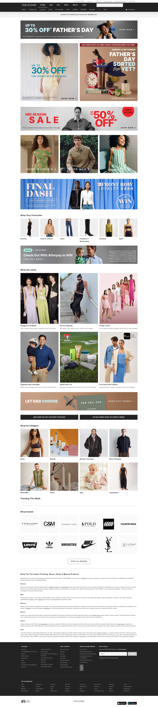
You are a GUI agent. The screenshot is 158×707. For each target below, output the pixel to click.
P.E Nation (126, 691)
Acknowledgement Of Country (29, 651)
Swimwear (82, 691)
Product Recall (64, 664)
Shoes (37, 691)
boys (105, 633)
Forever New (53, 691)
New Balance (83, 686)
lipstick (28, 608)
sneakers (41, 599)
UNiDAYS (43, 660)
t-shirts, (31, 599)
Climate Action (83, 662)
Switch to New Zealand (66, 667)
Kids (58, 5)
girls (99, 633)
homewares (44, 624)
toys (70, 634)
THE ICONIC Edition (46, 666)
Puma (95, 688)
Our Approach (83, 649)
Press (22, 660)
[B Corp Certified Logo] (89, 668)
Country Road (39, 688)
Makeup (23, 688)
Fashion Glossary (64, 660)
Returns (97, 1)
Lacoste (67, 691)
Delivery (89, 1)
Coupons (23, 667)
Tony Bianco (127, 688)
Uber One (43, 662)
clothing (83, 578)
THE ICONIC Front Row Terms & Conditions (49, 654)
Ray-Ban (96, 686)
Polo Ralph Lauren (99, 691)
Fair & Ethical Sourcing (86, 660)
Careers (23, 662)
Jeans (125, 684)
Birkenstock (39, 684)
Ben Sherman (24, 691)
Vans (51, 688)
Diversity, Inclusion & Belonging (88, 654)
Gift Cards (132, 1)
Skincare (47, 608)
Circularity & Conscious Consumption (86, 657)
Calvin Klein (97, 684)
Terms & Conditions (46, 649)
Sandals (111, 686)
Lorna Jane (82, 684)
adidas (23, 686)
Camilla (38, 686)
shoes (57, 587)
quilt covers (121, 624)
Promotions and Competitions (29, 664)
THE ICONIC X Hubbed (47, 664)
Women (42, 5)
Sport (66, 5)
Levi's (22, 684)
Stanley (52, 686)
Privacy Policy (44, 651)
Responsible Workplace (86, 651)
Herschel (67, 688)
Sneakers (111, 684)
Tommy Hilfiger (127, 686)
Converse (53, 684)
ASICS (110, 688)
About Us (23, 649)
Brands (23, 654)
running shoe (96, 615)
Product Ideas (63, 662)
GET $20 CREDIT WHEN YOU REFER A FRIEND (108, 417)
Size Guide (63, 656)
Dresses (111, 691)
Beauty (75, 5)
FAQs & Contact (64, 649)
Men (51, 5)
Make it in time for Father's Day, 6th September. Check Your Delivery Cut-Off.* (79, 14)
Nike (81, 688)
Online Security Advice (47, 658)
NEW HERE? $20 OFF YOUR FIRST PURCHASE (49, 417)
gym (62, 615)
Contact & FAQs (79, 1)
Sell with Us (24, 658)
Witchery (67, 684)
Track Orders (107, 1)
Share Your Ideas (120, 1)
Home (84, 5)
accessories (65, 587)
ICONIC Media (25, 656)
